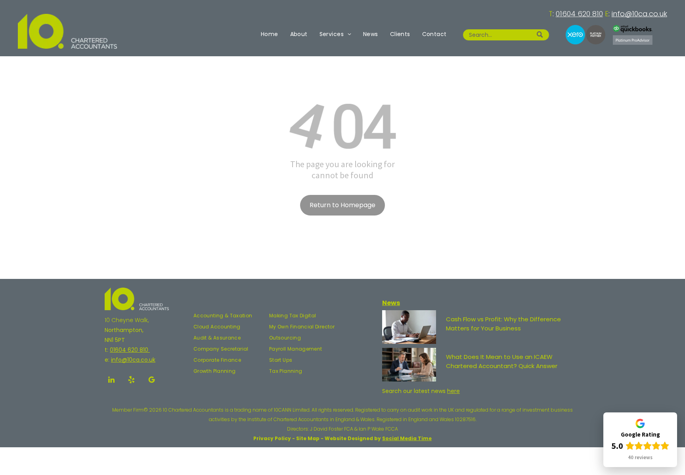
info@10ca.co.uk (639, 14)
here (453, 391)
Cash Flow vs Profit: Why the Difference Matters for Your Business (503, 323)
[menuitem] (269, 34)
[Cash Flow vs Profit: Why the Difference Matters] (409, 327)
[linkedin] (111, 380)
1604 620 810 (581, 14)
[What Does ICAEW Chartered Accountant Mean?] (409, 365)
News (391, 302)
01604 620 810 (130, 350)
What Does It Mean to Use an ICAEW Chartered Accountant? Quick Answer (501, 361)
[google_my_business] (151, 380)
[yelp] (131, 380)
